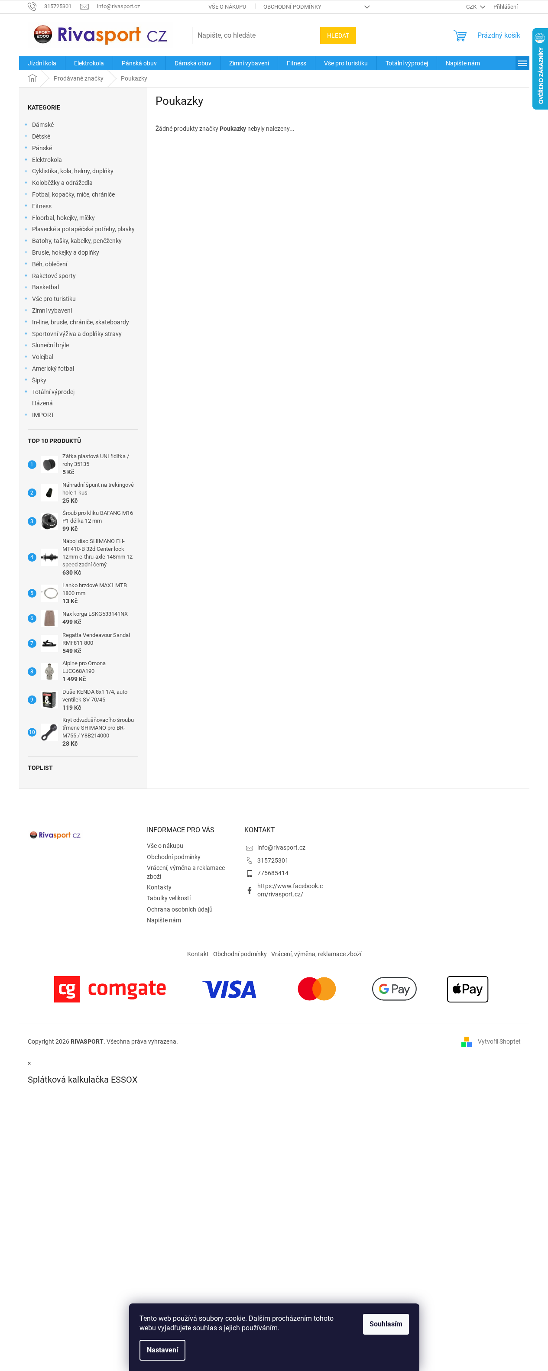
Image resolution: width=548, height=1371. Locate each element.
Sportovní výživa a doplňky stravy (77, 333)
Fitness (42, 206)
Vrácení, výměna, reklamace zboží (316, 954)
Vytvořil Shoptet (499, 1041)
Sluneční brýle (50, 345)
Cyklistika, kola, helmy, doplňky (72, 171)
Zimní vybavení (52, 310)
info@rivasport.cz (281, 847)
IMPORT (43, 414)
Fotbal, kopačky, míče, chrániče (73, 194)
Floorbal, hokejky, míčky (63, 217)
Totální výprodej (53, 391)
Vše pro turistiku (54, 298)
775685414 (273, 873)
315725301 (273, 860)
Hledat (338, 35)
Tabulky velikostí (169, 898)
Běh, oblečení (49, 264)
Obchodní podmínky (292, 6)
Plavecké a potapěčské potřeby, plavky (83, 229)
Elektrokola (47, 159)
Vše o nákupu (227, 6)
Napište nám (164, 920)
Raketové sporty (54, 275)
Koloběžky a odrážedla (62, 182)
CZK (472, 6)
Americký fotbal (53, 368)
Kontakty (159, 887)
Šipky (39, 380)
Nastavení (162, 1350)
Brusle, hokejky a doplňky (65, 252)
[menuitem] (42, 63)
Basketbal (45, 287)
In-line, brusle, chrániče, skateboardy (80, 322)
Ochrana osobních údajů (180, 909)
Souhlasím (386, 1324)
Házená (42, 403)
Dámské (43, 124)
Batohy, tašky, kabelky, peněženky (77, 240)
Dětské (41, 136)
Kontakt (198, 954)
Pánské (42, 148)
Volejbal (42, 356)
